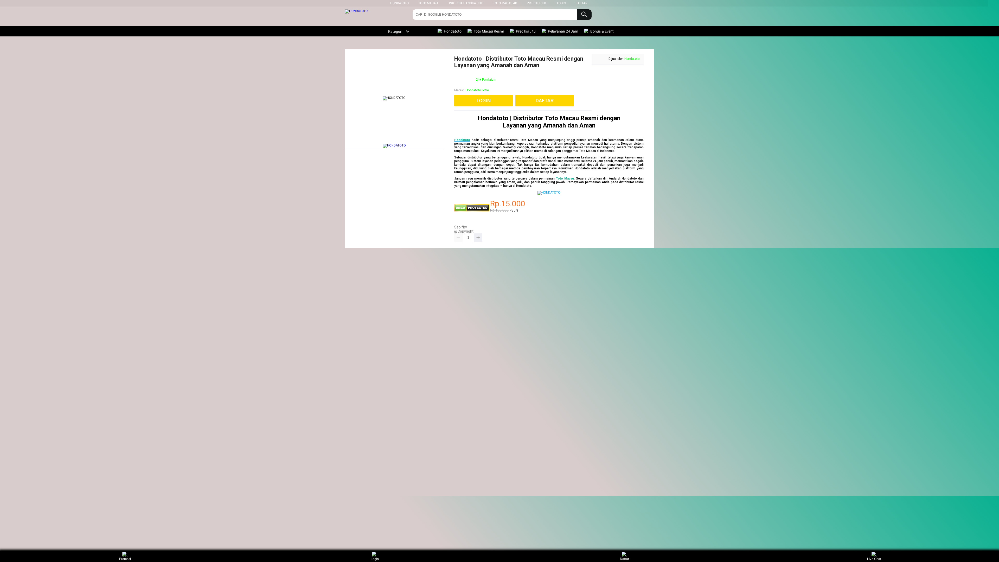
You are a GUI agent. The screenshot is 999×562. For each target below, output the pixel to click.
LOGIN (561, 3)
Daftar (624, 559)
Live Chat (874, 559)
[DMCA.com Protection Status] (471, 210)
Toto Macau (428, 3)
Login (375, 559)
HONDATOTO (399, 3)
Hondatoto (631, 59)
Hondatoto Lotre (477, 90)
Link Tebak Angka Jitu (465, 3)
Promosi (125, 559)
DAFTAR (581, 3)
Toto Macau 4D (505, 3)
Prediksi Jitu (537, 3)
